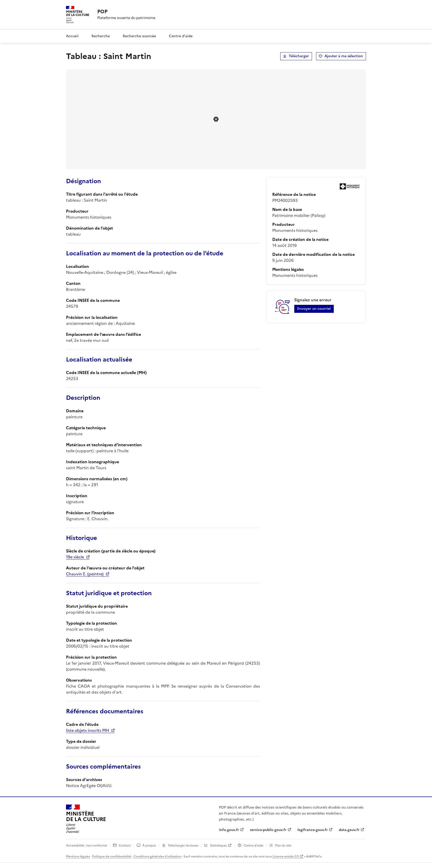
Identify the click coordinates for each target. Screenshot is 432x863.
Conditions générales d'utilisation (157, 856)
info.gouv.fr (229, 830)
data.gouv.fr (349, 830)
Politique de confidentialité (111, 856)
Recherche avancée (139, 36)
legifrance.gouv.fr (313, 830)
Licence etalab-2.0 (285, 856)
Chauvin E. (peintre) (85, 574)
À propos (149, 845)
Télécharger (299, 56)
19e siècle (75, 557)
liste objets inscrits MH (87, 730)
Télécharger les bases (183, 845)
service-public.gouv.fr (268, 830)
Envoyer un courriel (314, 308)
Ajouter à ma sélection (343, 56)
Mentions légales (78, 856)
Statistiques (218, 845)
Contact (125, 845)
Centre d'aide (180, 36)
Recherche (101, 36)
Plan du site (283, 845)
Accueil (72, 36)
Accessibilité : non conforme (86, 845)
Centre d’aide (253, 845)
